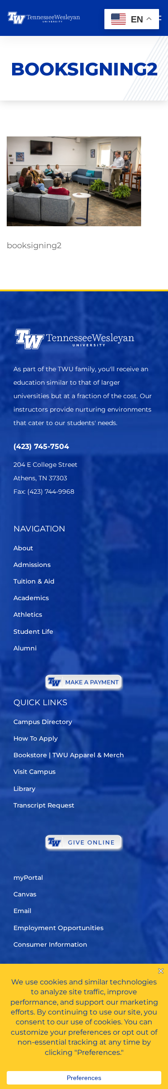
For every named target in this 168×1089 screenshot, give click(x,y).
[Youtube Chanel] (94, 518)
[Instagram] (69, 518)
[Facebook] (44, 518)
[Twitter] (19, 518)
